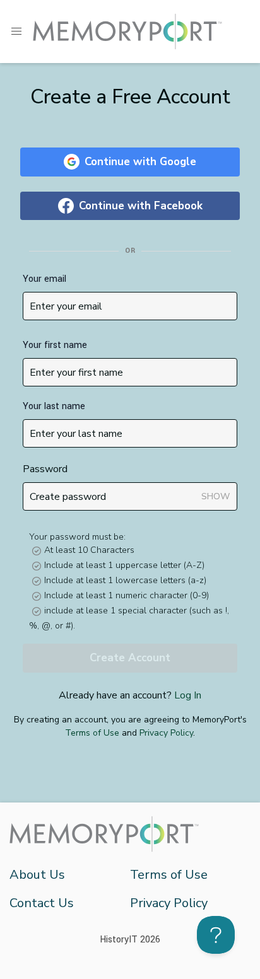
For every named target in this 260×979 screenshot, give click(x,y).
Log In (187, 695)
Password (45, 469)
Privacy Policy (166, 733)
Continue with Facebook (141, 206)
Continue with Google (140, 161)
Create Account (130, 658)
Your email (44, 279)
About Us (37, 874)
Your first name (55, 345)
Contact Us (41, 903)
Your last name (54, 406)
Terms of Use (92, 733)
